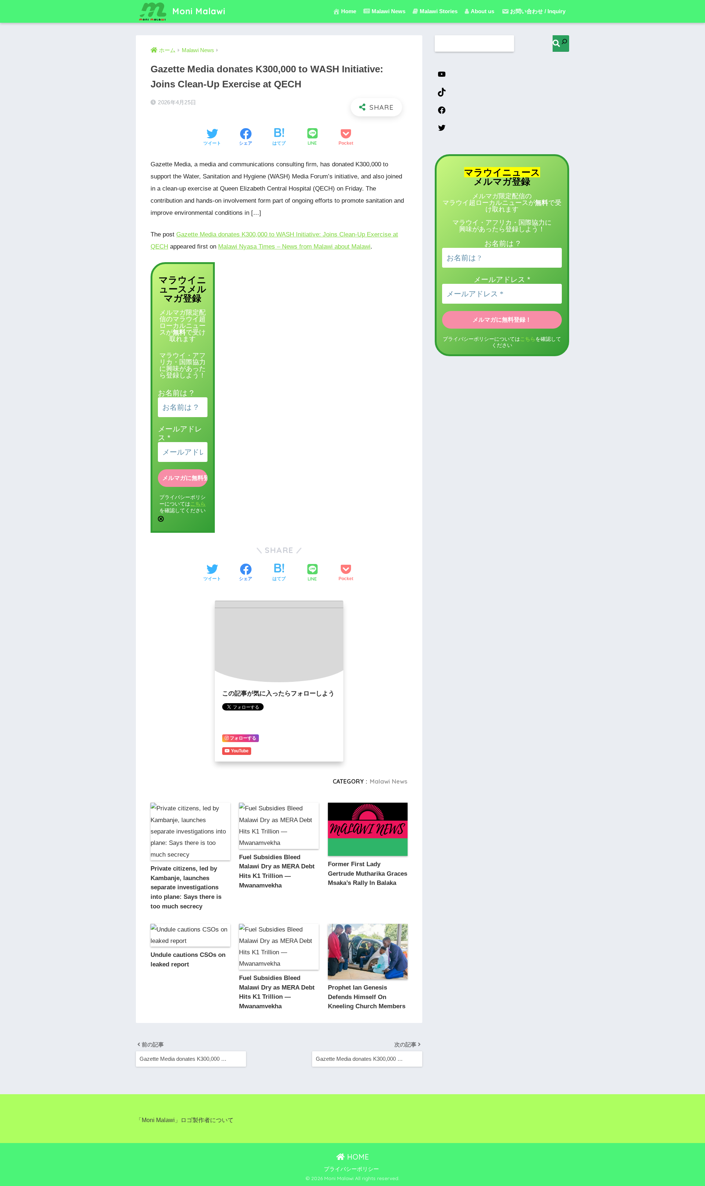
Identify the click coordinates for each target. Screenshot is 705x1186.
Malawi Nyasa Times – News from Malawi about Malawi (294, 246)
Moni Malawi (197, 11)
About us (482, 11)
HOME (357, 1156)
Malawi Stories (439, 11)
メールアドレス (502, 279)
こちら (198, 504)
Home (348, 11)
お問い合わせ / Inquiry (537, 11)
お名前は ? (176, 393)
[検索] (561, 43)
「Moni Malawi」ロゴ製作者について (185, 1120)
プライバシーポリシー (351, 1169)
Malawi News (389, 781)
